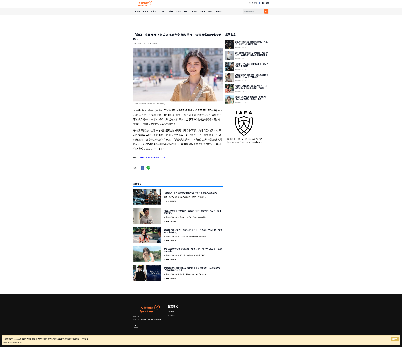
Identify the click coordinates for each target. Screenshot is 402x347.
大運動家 (218, 11)
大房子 (170, 11)
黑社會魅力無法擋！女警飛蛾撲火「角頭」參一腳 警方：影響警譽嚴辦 (251, 43)
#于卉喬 (142, 157)
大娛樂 (194, 11)
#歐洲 (162, 157)
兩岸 (210, 11)
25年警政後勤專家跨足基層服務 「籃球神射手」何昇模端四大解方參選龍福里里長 (252, 54)
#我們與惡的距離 (152, 157)
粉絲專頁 (265, 2)
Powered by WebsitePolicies (12, 342)
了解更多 (84, 339)
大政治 (178, 11)
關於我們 (171, 312)
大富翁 (153, 11)
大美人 (186, 11)
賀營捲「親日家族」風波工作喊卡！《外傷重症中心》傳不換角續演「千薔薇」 (193, 231)
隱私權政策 (172, 315)
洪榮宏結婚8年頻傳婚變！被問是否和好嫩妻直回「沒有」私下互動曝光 (193, 212)
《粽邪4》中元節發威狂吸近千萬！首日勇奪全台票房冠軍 (190, 193)
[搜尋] (266, 11)
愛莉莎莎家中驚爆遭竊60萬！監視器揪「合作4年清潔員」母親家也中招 (193, 250)
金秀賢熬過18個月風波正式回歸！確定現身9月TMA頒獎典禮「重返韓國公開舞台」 (192, 269)
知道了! (394, 339)
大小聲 (162, 11)
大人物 (137, 11)
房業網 (254, 2)
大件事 (145, 11)
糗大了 (202, 11)
